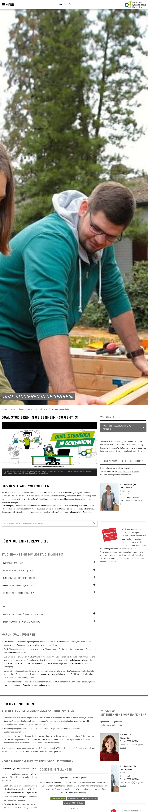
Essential (65, 778)
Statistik (75, 778)
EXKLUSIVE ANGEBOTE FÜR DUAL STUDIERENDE (21, 623)
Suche (70, 4)
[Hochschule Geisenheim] (135, 4)
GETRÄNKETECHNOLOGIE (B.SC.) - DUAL (18, 572)
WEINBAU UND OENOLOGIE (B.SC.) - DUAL (19, 594)
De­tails (123, 505)
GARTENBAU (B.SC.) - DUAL (13, 564)
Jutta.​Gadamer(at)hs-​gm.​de (131, 502)
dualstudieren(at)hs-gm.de (135, 452)
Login (76, 4)
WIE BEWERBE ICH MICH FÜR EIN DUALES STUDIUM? (23, 615)
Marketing (85, 778)
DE (60, 4)
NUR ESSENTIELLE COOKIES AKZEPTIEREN (82, 799)
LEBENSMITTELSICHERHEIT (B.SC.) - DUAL (19, 586)
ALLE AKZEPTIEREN (58, 799)
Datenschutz (74, 808)
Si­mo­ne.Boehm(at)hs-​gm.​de (131, 745)
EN (65, 4)
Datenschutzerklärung (77, 792)
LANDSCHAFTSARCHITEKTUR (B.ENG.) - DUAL (20, 579)
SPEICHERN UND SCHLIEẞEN (74, 803)
